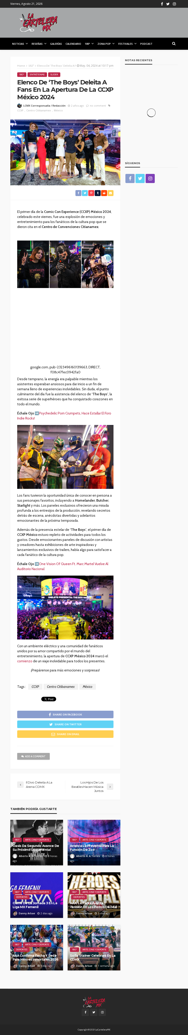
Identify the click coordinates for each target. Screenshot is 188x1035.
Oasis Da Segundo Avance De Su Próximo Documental (36, 848)
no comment (98, 105)
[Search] (174, 44)
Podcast (146, 43)
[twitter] (168, 4)
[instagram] (174, 4)
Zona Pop (104, 43)
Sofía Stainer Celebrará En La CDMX (92, 958)
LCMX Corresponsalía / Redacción (44, 105)
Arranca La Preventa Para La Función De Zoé (92, 848)
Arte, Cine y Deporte (37, 839)
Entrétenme (37, 74)
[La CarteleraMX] (38, 22)
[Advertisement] (65, 333)
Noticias (18, 43)
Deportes (21, 897)
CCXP (20, 110)
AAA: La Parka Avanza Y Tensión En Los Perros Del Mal (93, 905)
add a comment (35, 756)
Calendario (73, 43)
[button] (33, 264)
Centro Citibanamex (38, 110)
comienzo (24, 661)
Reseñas (37, 43)
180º (87, 43)
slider (54, 74)
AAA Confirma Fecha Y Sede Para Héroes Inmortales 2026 (35, 958)
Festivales (125, 43)
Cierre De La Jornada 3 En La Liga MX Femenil (35, 905)
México (58, 110)
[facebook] (162, 4)
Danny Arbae (27, 913)
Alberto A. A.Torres (31, 856)
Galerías (56, 43)
